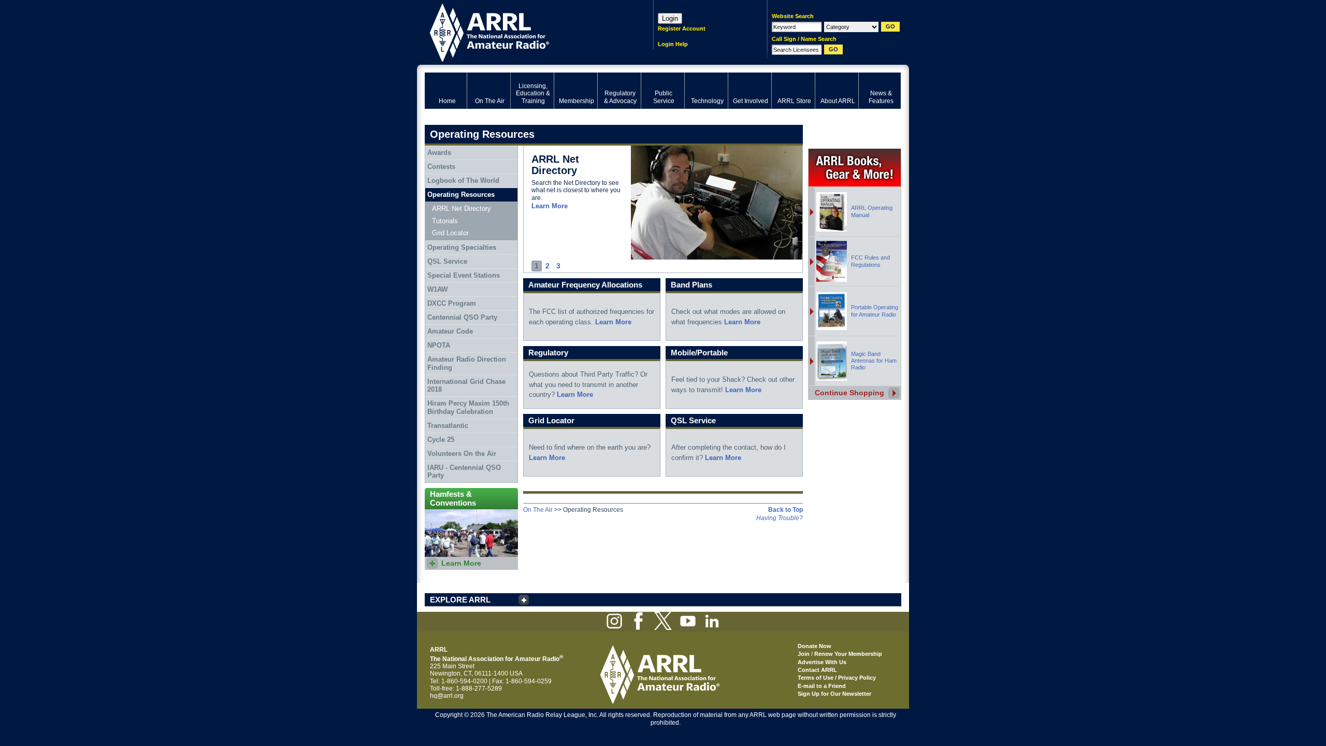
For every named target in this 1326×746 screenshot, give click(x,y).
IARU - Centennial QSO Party (464, 472)
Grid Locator (450, 233)
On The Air (538, 509)
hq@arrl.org (447, 695)
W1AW (437, 289)
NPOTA (438, 345)
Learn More (549, 206)
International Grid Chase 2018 (466, 386)
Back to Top (785, 509)
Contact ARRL (817, 670)
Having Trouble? (779, 518)
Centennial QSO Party (462, 317)
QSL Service (447, 261)
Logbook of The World (463, 180)
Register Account (681, 28)
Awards (439, 152)
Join (804, 654)
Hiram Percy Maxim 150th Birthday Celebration (468, 407)
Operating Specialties (461, 247)
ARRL (525, 31)
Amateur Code (450, 331)
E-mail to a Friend (822, 686)
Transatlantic (447, 425)
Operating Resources (461, 194)
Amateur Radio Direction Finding (466, 363)
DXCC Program (451, 303)
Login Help (673, 44)
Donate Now (814, 646)
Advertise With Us (822, 662)
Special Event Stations (463, 275)
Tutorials (445, 221)
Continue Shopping (849, 393)
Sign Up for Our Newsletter (834, 694)
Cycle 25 (440, 439)
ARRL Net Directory (461, 208)
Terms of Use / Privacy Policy (837, 678)
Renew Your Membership (848, 654)
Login (670, 18)
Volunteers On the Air (461, 453)
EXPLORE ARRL (460, 599)
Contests (441, 166)
